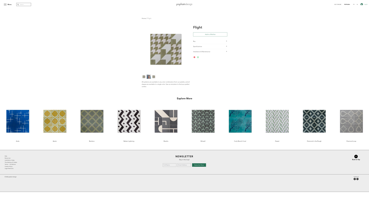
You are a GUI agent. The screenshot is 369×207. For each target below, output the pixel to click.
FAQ (6, 156)
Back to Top (356, 159)
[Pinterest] (355, 179)
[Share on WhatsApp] (198, 57)
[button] (338, 4)
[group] (184, 123)
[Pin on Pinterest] (194, 57)
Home (144, 18)
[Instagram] (357, 179)
